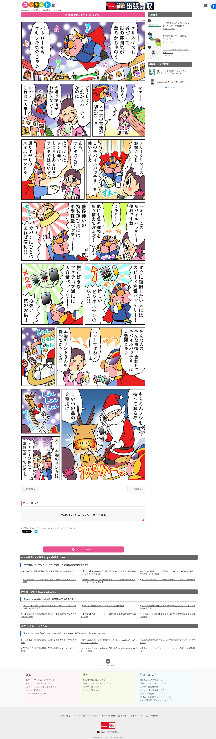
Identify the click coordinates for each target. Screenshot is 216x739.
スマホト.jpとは (63, 715)
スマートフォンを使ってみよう (40, 687)
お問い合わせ (152, 715)
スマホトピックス (91, 687)
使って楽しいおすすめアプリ (96, 683)
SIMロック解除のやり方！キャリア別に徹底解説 (103, 606)
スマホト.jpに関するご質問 (86, 715)
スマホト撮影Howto (149, 687)
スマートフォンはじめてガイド (40, 680)
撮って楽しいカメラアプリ (152, 683)
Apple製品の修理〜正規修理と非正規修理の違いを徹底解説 (48, 571)
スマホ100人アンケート (37, 693)
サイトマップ (136, 715)
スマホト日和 (32, 690)
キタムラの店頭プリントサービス (155, 697)
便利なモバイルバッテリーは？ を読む (83, 515)
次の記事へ (136, 489)
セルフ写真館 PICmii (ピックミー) (155, 700)
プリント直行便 (147, 693)
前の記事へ (30, 489)
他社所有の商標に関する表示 (114, 715)
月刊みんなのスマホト (150, 680)
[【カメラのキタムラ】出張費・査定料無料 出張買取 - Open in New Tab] (130, 9)
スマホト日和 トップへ (85, 549)
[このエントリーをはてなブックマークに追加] (36, 532)
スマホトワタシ (90, 690)
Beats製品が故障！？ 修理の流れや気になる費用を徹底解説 (168, 579)
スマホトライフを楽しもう (152, 690)
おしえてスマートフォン (37, 683)
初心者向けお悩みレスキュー (96, 680)
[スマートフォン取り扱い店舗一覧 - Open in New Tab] (170, 155)
